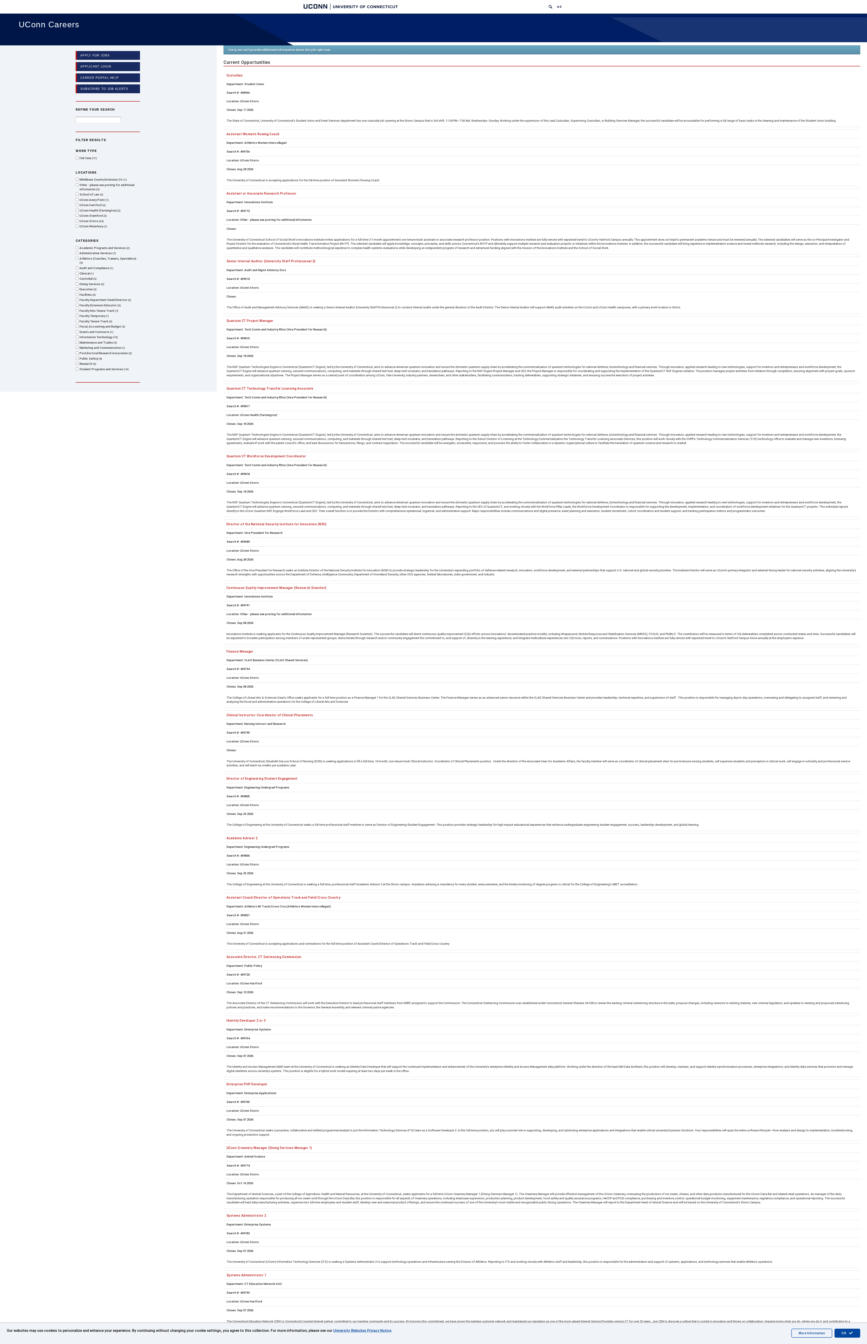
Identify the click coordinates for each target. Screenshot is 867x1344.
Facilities (87, 294)
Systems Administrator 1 (246, 1275)
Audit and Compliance (95, 268)
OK (844, 1333)
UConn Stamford (92, 215)
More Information (812, 1333)
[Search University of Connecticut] (550, 6)
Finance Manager (239, 651)
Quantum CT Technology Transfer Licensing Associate (269, 388)
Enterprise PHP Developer (247, 1084)
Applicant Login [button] (95, 66)
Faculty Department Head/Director (104, 300)
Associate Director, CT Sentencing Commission (263, 957)
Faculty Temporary (93, 316)
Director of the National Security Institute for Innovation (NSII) (276, 524)
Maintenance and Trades (97, 342)
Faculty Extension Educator (99, 305)
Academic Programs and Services (104, 248)
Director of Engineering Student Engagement (262, 778)
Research (87, 363)
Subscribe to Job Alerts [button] (104, 89)
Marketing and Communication (101, 347)
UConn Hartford (92, 205)
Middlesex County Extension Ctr (102, 179)
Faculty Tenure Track (95, 321)
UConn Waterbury (92, 226)
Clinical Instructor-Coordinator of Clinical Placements (269, 715)
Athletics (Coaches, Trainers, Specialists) (107, 261)
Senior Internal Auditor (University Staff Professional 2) (271, 261)
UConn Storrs (91, 221)
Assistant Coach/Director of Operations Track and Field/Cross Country (283, 897)
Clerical (86, 273)
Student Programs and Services (103, 369)
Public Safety (90, 358)
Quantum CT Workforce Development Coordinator (266, 456)
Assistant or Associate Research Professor (261, 193)
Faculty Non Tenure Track (98, 310)
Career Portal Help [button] (99, 77)
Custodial (87, 278)
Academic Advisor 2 (242, 838)
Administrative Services (97, 253)
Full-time (87, 158)
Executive (87, 289)
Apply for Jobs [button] (95, 55)
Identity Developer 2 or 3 (246, 1020)
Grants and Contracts (95, 332)
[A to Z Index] (559, 6)
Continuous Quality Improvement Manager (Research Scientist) (276, 588)
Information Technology (98, 337)
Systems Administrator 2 (246, 1215)
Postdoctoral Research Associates (105, 353)
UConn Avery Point (93, 200)
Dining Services (91, 284)
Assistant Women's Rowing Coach (253, 134)
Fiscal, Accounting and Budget (101, 326)
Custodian (234, 75)
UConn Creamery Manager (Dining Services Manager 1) (269, 1148)
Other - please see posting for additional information (106, 187)
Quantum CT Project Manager (249, 321)
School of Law (90, 194)
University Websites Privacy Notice (362, 1330)
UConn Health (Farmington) (99, 210)
